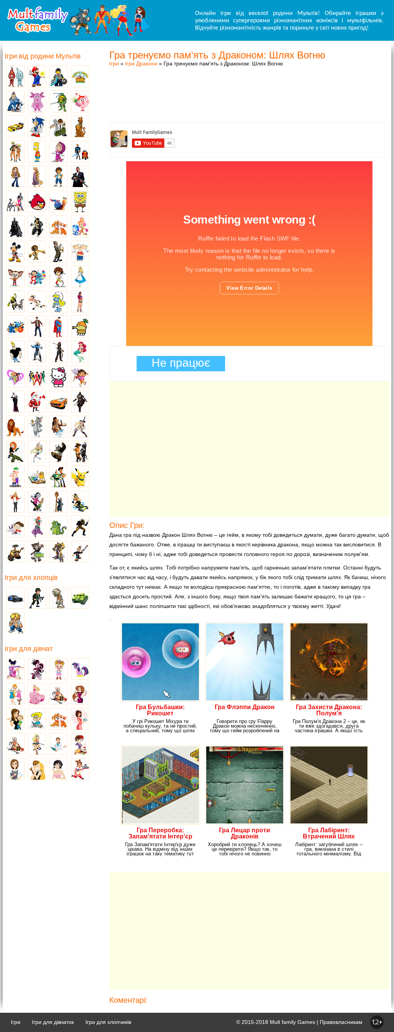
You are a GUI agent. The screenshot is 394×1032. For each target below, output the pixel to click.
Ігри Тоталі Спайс (15, 377)
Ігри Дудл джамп (80, 327)
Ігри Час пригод (37, 477)
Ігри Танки (80, 598)
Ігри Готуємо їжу (80, 769)
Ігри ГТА (80, 177)
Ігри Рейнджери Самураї (37, 377)
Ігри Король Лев (15, 427)
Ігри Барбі (37, 694)
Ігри (114, 63)
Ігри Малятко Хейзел (58, 669)
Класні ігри (37, 227)
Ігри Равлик (58, 202)
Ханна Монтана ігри (15, 502)
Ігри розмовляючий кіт (37, 552)
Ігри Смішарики (80, 102)
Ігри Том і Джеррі (37, 427)
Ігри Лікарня (58, 744)
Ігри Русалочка (80, 352)
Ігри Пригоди (15, 744)
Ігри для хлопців (31, 577)
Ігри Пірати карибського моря (58, 352)
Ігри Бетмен (15, 227)
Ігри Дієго (58, 177)
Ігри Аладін (80, 302)
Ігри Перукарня (80, 694)
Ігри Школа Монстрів (37, 669)
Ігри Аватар (15, 102)
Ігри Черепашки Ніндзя (58, 102)
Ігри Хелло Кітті (58, 377)
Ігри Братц (15, 177)
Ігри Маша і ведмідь (58, 152)
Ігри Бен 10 (58, 127)
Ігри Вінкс (15, 669)
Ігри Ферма (80, 77)
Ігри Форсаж (58, 402)
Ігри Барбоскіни (15, 277)
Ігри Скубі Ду (80, 127)
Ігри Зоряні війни (80, 152)
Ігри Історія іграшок (58, 477)
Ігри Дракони (141, 63)
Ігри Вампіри (15, 402)
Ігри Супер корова (37, 302)
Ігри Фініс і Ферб (15, 477)
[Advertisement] (249, 86)
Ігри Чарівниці (37, 527)
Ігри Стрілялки (37, 598)
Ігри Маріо (37, 77)
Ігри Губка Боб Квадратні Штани (80, 202)
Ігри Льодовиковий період (58, 427)
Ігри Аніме (80, 427)
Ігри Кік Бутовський (58, 277)
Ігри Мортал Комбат (37, 352)
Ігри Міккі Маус (15, 252)
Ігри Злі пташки (37, 202)
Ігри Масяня (80, 252)
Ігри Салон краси (15, 202)
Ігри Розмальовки (37, 719)
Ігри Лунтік (37, 102)
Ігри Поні (80, 669)
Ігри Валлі (15, 552)
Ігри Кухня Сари (80, 744)
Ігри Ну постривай (37, 502)
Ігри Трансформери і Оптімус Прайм (58, 552)
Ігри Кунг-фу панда (58, 452)
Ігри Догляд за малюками (15, 719)
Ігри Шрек (15, 302)
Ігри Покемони (80, 477)
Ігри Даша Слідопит (80, 377)
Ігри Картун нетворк (15, 352)
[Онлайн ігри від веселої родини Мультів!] (78, 34)
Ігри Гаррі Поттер (37, 327)
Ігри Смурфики (58, 302)
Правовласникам (341, 1022)
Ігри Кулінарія (80, 719)
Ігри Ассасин (80, 402)
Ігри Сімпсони (37, 152)
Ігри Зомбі (58, 598)
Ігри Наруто (15, 152)
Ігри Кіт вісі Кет (15, 527)
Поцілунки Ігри (37, 769)
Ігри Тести (15, 769)
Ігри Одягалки (15, 694)
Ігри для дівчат (29, 649)
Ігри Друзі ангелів (37, 452)
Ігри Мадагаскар (37, 252)
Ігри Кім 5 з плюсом (15, 452)
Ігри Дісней (80, 277)
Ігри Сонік (37, 127)
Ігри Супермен (58, 327)
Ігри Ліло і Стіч (37, 277)
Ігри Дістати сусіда (80, 552)
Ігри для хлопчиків (108, 1022)
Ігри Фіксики (80, 227)
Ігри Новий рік (37, 402)
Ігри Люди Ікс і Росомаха (80, 527)
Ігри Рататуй (58, 502)
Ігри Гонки (15, 598)
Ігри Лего (58, 77)
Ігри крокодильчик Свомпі (58, 527)
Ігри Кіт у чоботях (80, 452)
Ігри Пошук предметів (58, 252)
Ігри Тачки (15, 127)
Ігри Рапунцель (37, 177)
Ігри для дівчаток (53, 1022)
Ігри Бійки (15, 623)
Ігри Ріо (15, 327)
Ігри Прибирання (37, 744)
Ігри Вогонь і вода (15, 77)
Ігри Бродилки (58, 694)
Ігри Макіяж (58, 769)
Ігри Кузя (80, 502)
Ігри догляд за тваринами (58, 227)
